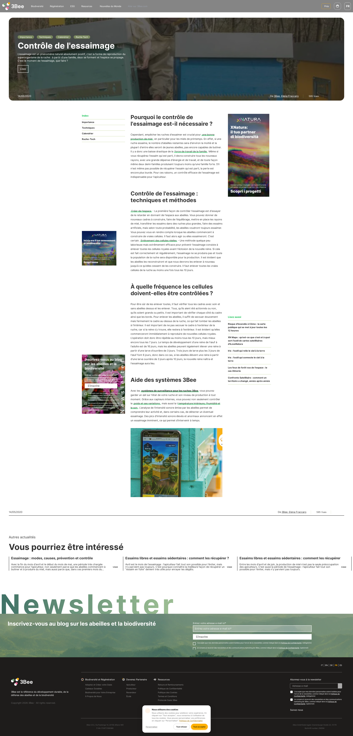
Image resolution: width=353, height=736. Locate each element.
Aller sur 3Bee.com (137, 6)
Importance (88, 122)
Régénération (57, 6)
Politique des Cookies (167, 692)
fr (336, 665)
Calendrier (87, 133)
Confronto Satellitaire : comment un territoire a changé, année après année (249, 379)
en (326, 665)
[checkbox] (86, 394)
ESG (72, 6)
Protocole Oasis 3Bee (167, 700)
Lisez (23, 68)
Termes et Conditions (167, 696)
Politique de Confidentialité (170, 688)
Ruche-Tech (88, 139)
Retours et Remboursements (170, 685)
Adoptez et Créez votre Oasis (98, 685)
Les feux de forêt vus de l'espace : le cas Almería (247, 369)
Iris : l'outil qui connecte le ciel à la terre (246, 359)
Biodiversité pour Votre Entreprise (100, 692)
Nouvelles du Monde (110, 6)
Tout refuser (181, 727)
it (322, 665)
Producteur (131, 688)
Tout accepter (199, 727)
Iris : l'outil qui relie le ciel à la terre (246, 350)
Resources (86, 6)
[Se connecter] (337, 6)
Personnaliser (151, 727)
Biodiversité (37, 6)
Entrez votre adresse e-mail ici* (101, 375)
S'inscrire (94, 385)
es (341, 665)
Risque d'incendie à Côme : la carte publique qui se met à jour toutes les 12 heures (247, 327)
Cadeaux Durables (93, 688)
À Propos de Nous (93, 696)
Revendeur (131, 692)
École (128, 696)
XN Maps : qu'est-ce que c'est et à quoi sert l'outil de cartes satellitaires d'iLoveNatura (249, 340)
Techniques (88, 127)
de (331, 665)
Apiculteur (130, 685)
